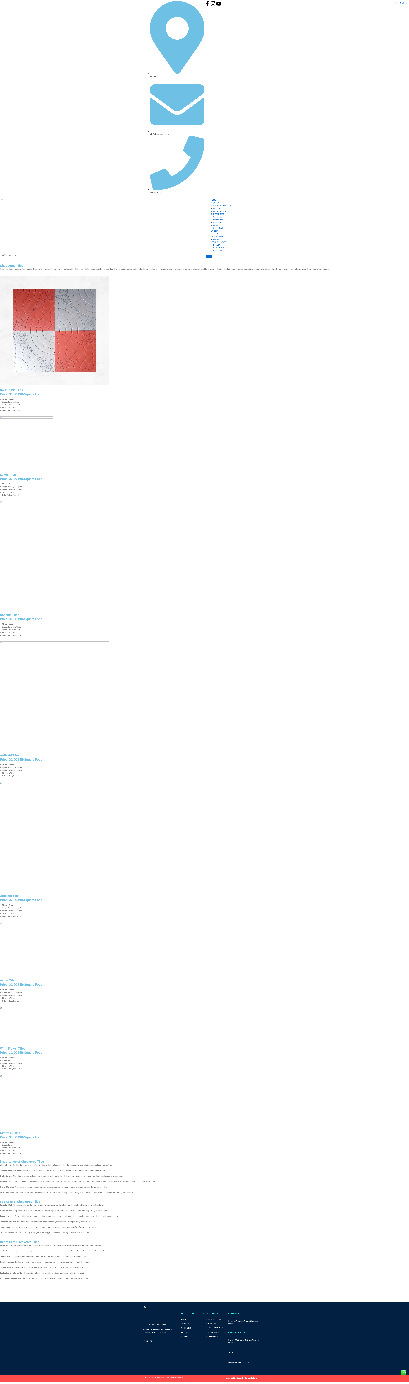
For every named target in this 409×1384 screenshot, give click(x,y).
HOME (213, 200)
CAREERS (214, 231)
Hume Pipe (217, 217)
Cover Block (218, 228)
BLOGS (216, 239)
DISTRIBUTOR (218, 248)
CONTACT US (216, 250)
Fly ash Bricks (218, 225)
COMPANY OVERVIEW (222, 205)
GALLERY (214, 234)
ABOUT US (215, 203)
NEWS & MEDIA (217, 236)
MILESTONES (218, 208)
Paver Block (218, 220)
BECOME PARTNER (218, 242)
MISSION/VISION (220, 211)
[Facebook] (144, 1341)
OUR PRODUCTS (217, 214)
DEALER (216, 245)
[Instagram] (151, 1341)
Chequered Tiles (219, 222)
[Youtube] (147, 1341)
